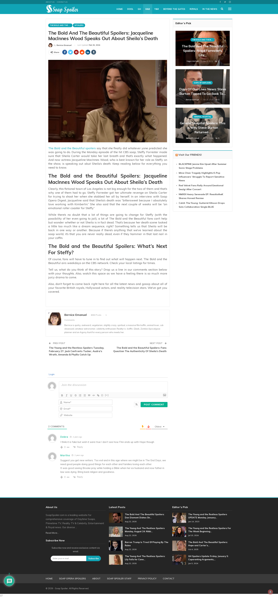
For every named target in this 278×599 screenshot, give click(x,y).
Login (51, 374)
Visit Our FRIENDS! (190, 154)
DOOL (130, 9)
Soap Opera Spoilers (72, 578)
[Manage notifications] (270, 591)
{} (102, 395)
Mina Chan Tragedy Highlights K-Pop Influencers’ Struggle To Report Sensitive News (201, 176)
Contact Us (62, 2)
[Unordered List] (84, 395)
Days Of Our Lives (202, 83)
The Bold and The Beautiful (61, 25)
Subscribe (93, 558)
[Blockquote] (89, 395)
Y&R (156, 9)
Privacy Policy (147, 578)
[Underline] (71, 395)
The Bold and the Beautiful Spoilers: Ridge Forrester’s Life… (202, 50)
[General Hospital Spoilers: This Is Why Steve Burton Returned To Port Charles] (202, 125)
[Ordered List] (80, 395)
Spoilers (78, 25)
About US (50, 2)
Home (119, 9)
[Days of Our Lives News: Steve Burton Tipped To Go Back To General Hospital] (202, 87)
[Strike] (75, 395)
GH (139, 9)
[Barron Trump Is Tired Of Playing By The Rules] (116, 546)
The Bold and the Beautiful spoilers (72, 148)
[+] (107, 395)
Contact (168, 578)
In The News (209, 9)
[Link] (98, 395)
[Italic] (66, 395)
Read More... (52, 532)
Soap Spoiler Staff (119, 578)
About (96, 578)
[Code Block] (93, 395)
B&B (147, 9)
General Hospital (202, 117)
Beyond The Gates (174, 9)
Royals (194, 9)
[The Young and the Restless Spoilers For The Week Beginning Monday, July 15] (179, 532)
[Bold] (62, 395)
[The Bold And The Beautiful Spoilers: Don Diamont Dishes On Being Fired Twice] (116, 518)
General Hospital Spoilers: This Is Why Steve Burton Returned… (202, 127)
